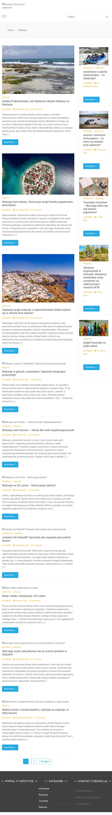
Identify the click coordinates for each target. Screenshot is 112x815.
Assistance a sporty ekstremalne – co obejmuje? (95, 75)
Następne (45, 761)
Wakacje (6, 97)
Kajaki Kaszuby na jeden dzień (94, 344)
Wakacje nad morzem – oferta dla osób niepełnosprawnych (38, 430)
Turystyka (6, 426)
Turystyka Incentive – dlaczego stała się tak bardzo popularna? (95, 207)
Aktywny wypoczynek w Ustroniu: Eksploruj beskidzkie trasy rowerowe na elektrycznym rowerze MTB (94, 277)
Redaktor (7, 109)
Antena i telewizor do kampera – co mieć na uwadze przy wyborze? (94, 140)
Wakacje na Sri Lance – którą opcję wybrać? (29, 485)
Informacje (7, 533)
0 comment (37, 109)
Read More (9, 142)
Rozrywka (6, 647)
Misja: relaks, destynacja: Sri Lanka (23, 596)
